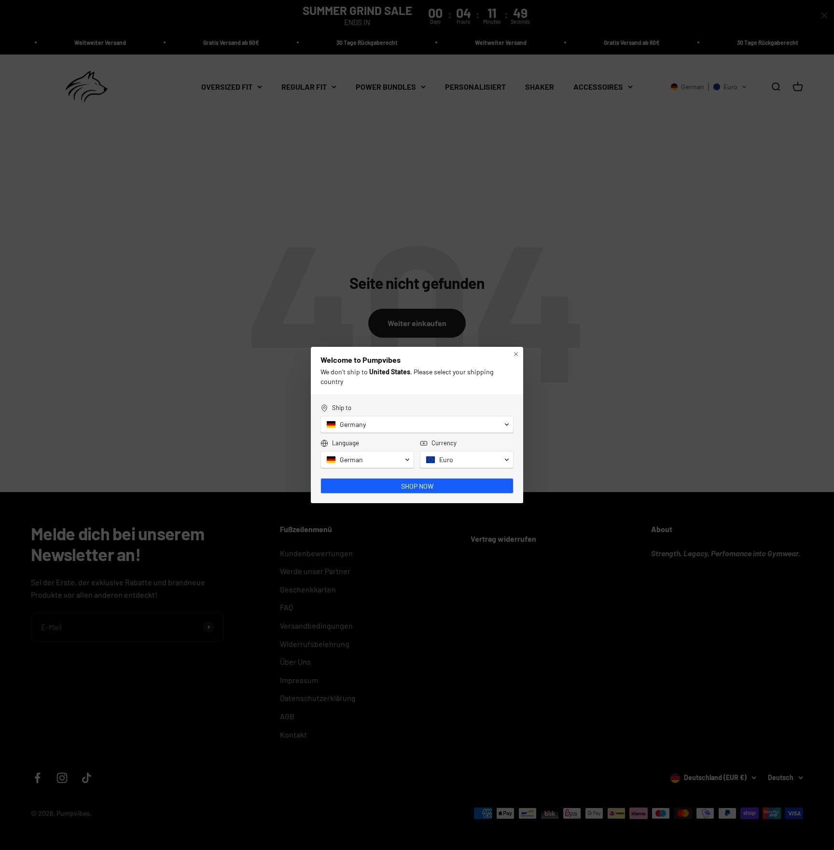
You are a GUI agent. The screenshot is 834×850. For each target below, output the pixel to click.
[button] (417, 424)
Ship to (341, 407)
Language (345, 443)
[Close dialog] (516, 354)
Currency (444, 443)
